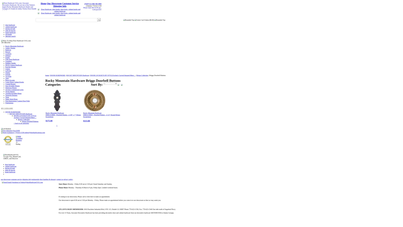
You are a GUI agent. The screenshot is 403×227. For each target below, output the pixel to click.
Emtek (7, 57)
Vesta (7, 97)
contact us (59, 179)
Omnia (7, 73)
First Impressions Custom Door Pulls (17, 101)
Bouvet (7, 52)
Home (43, 3)
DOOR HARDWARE (12, 112)
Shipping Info (59, 6)
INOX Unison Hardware (13, 65)
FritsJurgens (9, 103)
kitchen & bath (10, 29)
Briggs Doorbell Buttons (30, 121)
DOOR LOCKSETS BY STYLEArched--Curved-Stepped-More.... (25, 117)
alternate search (10, 36)
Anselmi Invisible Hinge (13, 93)
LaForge (8, 71)
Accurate (8, 76)
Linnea (7, 69)
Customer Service (70, 3)
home (47, 75)
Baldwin (8, 50)
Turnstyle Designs (11, 95)
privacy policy (68, 179)
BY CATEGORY (7, 108)
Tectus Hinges (10, 91)
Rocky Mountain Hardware (14, 46)
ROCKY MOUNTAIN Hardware (21, 114)
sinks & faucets (10, 31)
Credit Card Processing (7, 144)
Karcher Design (10, 67)
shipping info (26, 179)
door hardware (10, 25)
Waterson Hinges (11, 88)
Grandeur (8, 61)
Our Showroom (54, 3)
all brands (8, 34)
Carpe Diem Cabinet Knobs (14, 82)
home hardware (10, 32)
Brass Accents (10, 80)
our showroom (5, 179)
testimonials (35, 179)
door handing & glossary (48, 179)
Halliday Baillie (10, 63)
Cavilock (8, 54)
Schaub (7, 74)
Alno (7, 78)
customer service (16, 179)
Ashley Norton (10, 48)
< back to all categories (21, 123)
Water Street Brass (11, 99)
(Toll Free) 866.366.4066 (92, 4)
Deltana (7, 56)
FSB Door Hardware (12, 59)
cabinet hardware (11, 27)
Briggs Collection (24, 119)
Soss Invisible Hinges (12, 86)
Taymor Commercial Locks (14, 90)
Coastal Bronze (10, 84)
